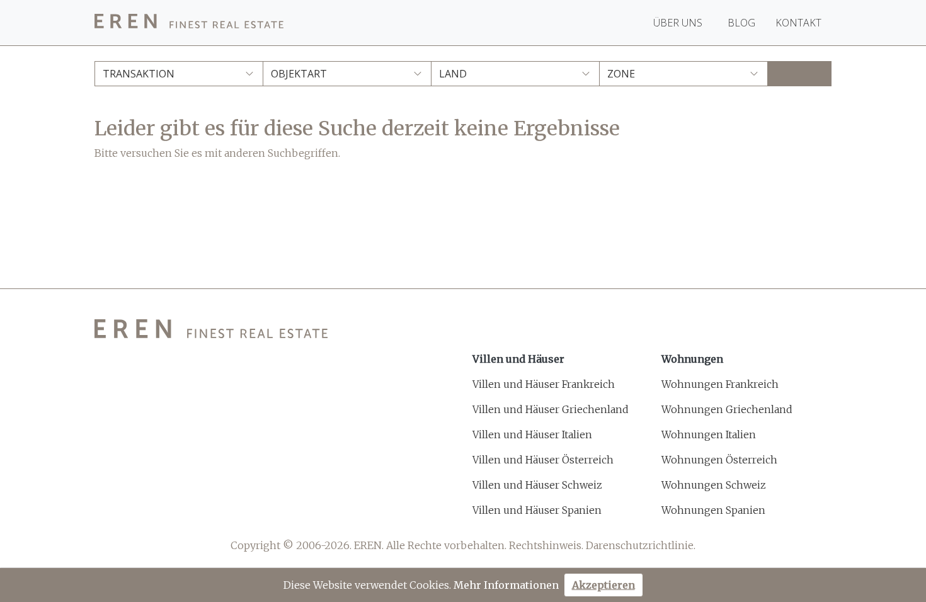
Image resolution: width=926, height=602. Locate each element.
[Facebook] (102, 512)
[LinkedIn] (195, 512)
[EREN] (188, 23)
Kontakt (798, 23)
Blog (741, 23)
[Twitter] (133, 512)
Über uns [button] (679, 23)
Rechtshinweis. (546, 545)
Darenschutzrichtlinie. (640, 545)
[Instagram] (164, 512)
